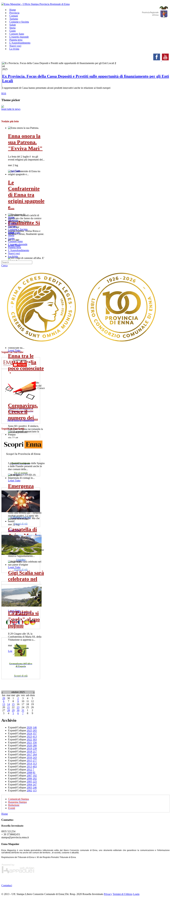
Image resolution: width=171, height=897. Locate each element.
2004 (29, 784)
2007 (29, 775)
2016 (29, 757)
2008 (29, 772)
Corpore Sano (15, 241)
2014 (29, 763)
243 (35, 757)
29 (3, 698)
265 (35, 730)
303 (35, 739)
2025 (29, 730)
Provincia (13, 220)
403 (35, 766)
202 (35, 778)
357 (35, 733)
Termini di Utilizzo (122, 894)
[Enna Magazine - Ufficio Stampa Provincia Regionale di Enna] (35, 4)
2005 (29, 781)
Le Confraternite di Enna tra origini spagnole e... (26, 194)
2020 (29, 745)
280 (35, 745)
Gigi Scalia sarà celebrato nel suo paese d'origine (26, 582)
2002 (29, 790)
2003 (29, 787)
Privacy (108, 894)
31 (23, 710)
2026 (29, 727)
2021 (29, 742)
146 (35, 727)
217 (35, 751)
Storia (11, 235)
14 (8, 704)
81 (34, 772)
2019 (29, 748)
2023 (29, 736)
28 (8, 710)
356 (35, 742)
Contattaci (6, 885)
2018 (29, 751)
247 (35, 784)
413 (35, 736)
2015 (29, 760)
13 (3, 704)
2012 (29, 769)
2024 (29, 733)
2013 (29, 766)
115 (35, 790)
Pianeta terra (14, 247)
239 (35, 748)
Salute (11, 232)
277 (35, 760)
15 (13, 704)
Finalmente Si (24, 223)
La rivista (14, 48)
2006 (29, 778)
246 (35, 787)
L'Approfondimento (18, 250)
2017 (29, 754)
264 (35, 754)
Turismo (12, 226)
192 (35, 775)
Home (11, 217)
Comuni (12, 223)
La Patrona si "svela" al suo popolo (24, 619)
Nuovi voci (14, 253)
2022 (29, 739)
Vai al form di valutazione (20, 420)
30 (18, 710)
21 (8, 707)
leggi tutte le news (10, 109)
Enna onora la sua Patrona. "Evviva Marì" (25, 142)
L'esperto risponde (17, 244)
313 (35, 763)
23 (18, 707)
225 (35, 781)
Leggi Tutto (14, 350)
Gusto (11, 238)
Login (136, 894)
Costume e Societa (19, 21)
